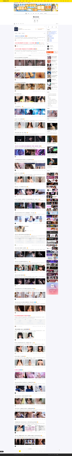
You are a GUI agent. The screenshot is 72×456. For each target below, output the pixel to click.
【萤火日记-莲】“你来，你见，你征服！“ (21, 132)
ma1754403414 (34, 432)
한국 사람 (26, 2)
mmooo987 (17, 432)
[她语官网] (52, 204)
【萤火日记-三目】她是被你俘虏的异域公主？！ (22, 261)
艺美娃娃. (23, 454)
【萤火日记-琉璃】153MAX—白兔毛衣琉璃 (21, 329)
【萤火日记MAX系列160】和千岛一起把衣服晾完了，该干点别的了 (25, 212)
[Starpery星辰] (52, 246)
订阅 (57, 23)
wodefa (35, 196)
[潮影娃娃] (52, 282)
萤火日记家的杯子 (17, 70)
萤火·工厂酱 (17, 129)
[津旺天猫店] (52, 217)
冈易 (16, 103)
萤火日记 (36, 17)
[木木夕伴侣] (52, 256)
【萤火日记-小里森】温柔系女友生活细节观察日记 (22, 234)
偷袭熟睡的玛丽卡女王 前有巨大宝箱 (52, 103)
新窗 (44, 33)
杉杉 (35, 223)
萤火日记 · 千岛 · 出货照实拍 (19, 173)
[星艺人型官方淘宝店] (52, 188)
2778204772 (35, 156)
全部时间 (19, 33)
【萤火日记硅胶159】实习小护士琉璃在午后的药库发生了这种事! (24, 288)
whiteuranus (35, 299)
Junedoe (36, 326)
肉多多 (17, 67)
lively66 (35, 170)
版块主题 (30, 55)
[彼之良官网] (52, 214)
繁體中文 (23, 2)
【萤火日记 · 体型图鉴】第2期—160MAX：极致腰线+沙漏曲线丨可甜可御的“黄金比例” (28, 435)
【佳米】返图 (49, 104)
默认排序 (23, 33)
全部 (14, 23)
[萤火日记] (52, 233)
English (18, 2)
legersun (17, 156)
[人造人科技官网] (52, 191)
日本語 (27, 2)
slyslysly (35, 379)
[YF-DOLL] (52, 259)
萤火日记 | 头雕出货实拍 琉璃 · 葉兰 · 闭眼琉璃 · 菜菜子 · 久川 (24, 342)
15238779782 (35, 258)
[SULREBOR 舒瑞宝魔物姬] (52, 230)
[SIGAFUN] (52, 272)
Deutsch (30, 2)
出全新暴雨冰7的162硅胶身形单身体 (52, 95)
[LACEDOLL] (52, 243)
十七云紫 (17, 405)
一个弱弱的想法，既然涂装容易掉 (52, 99)
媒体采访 (55, 454)
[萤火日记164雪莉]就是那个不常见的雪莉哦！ (21, 57)
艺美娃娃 (57, 454)
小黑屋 (49, 454)
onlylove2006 (35, 129)
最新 (16, 23)
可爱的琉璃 (26, 226)
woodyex (17, 196)
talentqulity (41, 29)
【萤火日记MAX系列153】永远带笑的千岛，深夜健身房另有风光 (24, 382)
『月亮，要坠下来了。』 (18, 106)
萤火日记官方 (17, 170)
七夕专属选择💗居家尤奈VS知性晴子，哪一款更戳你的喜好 (24, 159)
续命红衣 (35, 446)
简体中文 (21, 2)
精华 (23, 23)
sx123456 (36, 353)
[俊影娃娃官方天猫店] (52, 178)
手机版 (50, 454)
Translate (16, 2)
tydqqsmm (35, 405)
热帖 (20, 23)
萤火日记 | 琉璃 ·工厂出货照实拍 (20, 356)
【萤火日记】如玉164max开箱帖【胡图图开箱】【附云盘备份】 (24, 302)
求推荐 (48, 96)
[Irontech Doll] (52, 227)
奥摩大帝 (36, 143)
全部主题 (16, 33)
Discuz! (17, 454)
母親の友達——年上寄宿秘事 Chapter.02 (21, 186)
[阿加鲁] (52, 269)
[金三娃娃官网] (52, 175)
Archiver (53, 454)
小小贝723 (36, 103)
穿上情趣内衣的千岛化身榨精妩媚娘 (20, 82)
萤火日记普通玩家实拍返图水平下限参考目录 (21, 315)
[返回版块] (59, 450)
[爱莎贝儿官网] (52, 201)
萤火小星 (17, 143)
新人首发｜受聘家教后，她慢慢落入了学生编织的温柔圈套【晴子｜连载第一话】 (27, 199)
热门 (18, 23)
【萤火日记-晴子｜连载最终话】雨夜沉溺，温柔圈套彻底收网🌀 (24, 408)
